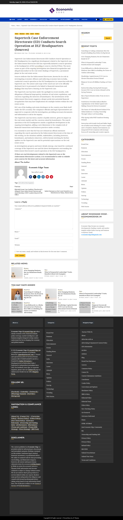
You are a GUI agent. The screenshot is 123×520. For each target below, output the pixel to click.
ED (23, 183)
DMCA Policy (86, 394)
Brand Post (84, 144)
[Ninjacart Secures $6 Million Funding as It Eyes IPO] (85, 307)
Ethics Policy (86, 405)
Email (17, 238)
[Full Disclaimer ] (24, 486)
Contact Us (85, 372)
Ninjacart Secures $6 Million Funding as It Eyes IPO (101, 307)
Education (43, 19)
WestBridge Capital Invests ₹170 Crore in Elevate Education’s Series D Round (67, 307)
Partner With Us (87, 332)
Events (83, 159)
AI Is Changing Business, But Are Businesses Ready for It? (33, 272)
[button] (101, 19)
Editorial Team (86, 401)
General (83, 166)
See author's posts (37, 172)
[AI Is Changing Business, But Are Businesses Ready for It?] (17, 273)
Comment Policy (87, 368)
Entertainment (66, 19)
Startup (83, 195)
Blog (83, 357)
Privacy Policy (86, 438)
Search (85, 32)
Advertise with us (87, 339)
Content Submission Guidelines (91, 376)
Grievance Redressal (88, 416)
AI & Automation (87, 346)
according (39, 66)
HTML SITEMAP (87, 423)
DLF (20, 183)
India (26, 19)
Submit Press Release (88, 453)
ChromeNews (67, 518)
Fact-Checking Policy (88, 409)
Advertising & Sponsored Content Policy (94, 343)
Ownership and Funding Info (91, 434)
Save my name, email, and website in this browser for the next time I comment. (41, 251)
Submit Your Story (87, 456)
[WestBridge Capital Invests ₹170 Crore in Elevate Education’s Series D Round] (51, 307)
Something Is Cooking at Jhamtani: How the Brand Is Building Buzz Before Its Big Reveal (95, 52)
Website (17, 245)
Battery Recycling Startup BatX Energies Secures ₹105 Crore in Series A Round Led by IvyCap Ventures (95, 90)
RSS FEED (85, 449)
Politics (84, 19)
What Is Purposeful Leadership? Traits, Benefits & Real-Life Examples (58, 273)
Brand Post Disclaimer (89, 361)
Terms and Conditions (88, 460)
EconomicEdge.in (29, 331)
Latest (19, 19)
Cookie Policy (86, 383)
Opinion (83, 188)
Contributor (85, 379)
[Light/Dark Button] (97, 19)
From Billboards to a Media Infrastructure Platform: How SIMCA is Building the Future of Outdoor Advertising (96, 70)
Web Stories (85, 206)
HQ (26, 183)
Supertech (30, 183)
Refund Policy (86, 445)
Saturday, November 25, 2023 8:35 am (40, 53)
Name (17, 232)
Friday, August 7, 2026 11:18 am (54, 276)
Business (33, 19)
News (16, 34)
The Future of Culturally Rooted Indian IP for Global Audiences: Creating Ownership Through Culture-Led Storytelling (95, 112)
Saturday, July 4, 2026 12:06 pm (101, 311)
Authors (84, 354)
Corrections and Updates (89, 387)
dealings (18, 89)
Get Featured (86, 412)
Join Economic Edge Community (92, 427)
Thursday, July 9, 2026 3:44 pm (67, 311)
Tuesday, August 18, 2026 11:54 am (33, 278)
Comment (18, 209)
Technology (53, 19)
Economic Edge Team (22, 53)
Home (13, 19)
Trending (84, 203)
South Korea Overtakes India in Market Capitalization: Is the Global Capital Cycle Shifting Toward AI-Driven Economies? (94, 104)
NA (83, 431)
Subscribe (109, 19)
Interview (84, 173)
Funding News (86, 162)
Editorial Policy (86, 398)
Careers (84, 365)
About (83, 335)
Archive (84, 350)
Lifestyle (76, 19)
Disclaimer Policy (87, 390)
